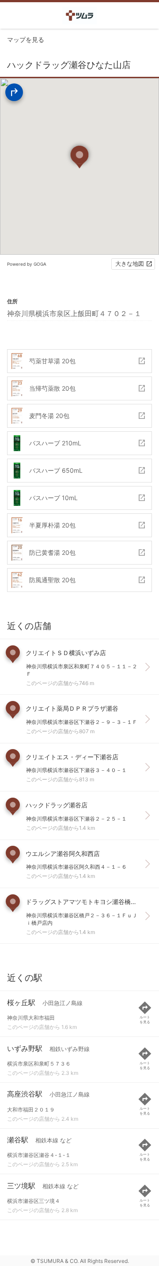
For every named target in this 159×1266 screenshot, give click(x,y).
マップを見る (25, 39)
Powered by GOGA (26, 264)
